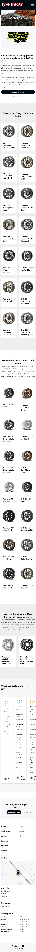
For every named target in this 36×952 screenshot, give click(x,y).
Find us (4, 850)
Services (4, 841)
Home (3, 826)
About (22, 826)
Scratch (21, 948)
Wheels (4, 836)
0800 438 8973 (5, 907)
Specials (4, 845)
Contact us (16, 97)
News (21, 836)
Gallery (22, 831)
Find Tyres (5, 831)
